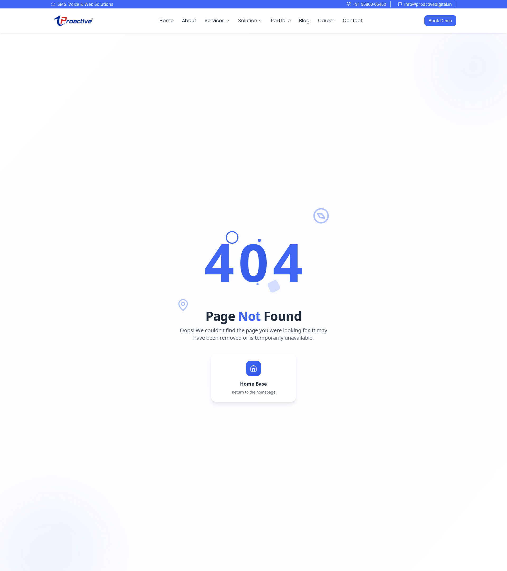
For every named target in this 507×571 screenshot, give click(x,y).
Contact (352, 20)
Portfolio (281, 20)
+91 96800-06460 (369, 4)
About (189, 20)
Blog (304, 20)
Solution (247, 20)
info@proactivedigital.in (428, 4)
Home (166, 20)
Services (214, 20)
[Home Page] (74, 21)
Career (326, 20)
